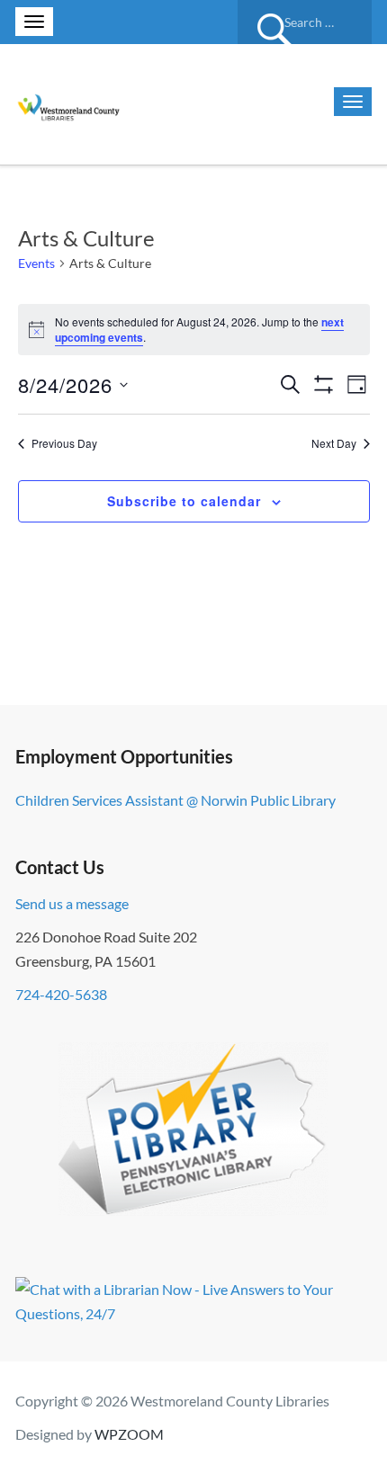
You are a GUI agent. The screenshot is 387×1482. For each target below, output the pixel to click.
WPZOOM (129, 1433)
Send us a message (72, 903)
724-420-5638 (61, 994)
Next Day (333, 443)
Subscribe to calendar (184, 501)
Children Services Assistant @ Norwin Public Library (175, 799)
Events (36, 263)
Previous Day (64, 443)
